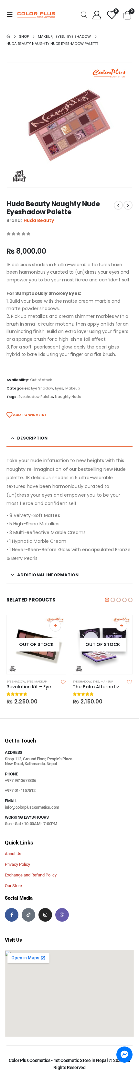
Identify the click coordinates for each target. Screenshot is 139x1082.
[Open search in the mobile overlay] (84, 14)
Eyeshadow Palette (35, 396)
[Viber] (62, 915)
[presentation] (14, 125)
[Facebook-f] (11, 915)
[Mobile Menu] (11, 14)
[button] (107, 600)
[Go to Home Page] (8, 36)
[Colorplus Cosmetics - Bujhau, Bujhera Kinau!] (36, 14)
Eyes (59, 388)
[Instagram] (45, 915)
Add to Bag (55, 626)
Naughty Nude (68, 396)
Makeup (72, 388)
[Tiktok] (28, 915)
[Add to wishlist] (63, 681)
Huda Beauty (39, 220)
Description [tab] (32, 438)
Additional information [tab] (48, 575)
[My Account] (96, 14)
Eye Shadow (42, 388)
